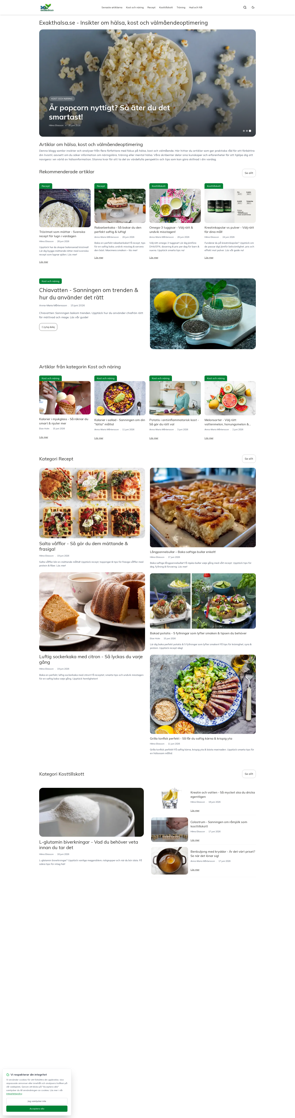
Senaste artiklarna (112, 7)
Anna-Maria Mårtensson (106, 237)
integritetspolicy (14, 1093)
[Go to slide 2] (247, 131)
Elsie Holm (44, 428)
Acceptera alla (37, 1108)
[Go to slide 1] (244, 131)
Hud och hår (196, 7)
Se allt (249, 173)
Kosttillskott (166, 7)
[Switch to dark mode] (253, 7)
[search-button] (245, 7)
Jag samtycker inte (37, 1101)
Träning (181, 7)
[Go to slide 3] (250, 131)
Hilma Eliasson (56, 125)
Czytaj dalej (48, 326)
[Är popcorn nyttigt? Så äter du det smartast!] (147, 83)
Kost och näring (135, 7)
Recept (151, 7)
